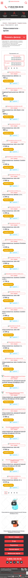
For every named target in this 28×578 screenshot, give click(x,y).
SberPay (23, 565)
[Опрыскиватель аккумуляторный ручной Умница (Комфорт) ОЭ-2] (14, 377)
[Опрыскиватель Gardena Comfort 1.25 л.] (14, 273)
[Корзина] (23, 13)
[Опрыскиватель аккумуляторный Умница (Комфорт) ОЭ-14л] (14, 427)
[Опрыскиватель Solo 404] (14, 174)
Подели (15, 565)
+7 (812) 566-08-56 (15, 7)
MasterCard (8, 565)
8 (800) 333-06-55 (14, 559)
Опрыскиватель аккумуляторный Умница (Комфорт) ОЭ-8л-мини (14, 531)
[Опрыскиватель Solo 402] (14, 257)
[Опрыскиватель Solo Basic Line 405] (14, 106)
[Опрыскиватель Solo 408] (14, 291)
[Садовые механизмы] (14, 3)
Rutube (18, 562)
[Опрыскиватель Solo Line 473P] (14, 140)
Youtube (11, 562)
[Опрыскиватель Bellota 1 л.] (14, 72)
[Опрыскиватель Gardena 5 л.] (14, 342)
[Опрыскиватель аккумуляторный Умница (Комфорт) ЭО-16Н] (14, 460)
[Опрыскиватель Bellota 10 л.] (14, 476)
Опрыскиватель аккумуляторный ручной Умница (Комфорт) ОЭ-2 (14, 513)
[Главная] (1, 23)
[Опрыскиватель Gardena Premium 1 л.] (14, 239)
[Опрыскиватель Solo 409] (14, 326)
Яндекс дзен (14, 562)
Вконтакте (7, 562)
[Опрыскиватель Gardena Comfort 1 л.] (14, 156)
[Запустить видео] (14, 503)
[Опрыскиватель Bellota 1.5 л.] (14, 191)
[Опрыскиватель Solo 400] (14, 207)
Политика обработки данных (19, 573)
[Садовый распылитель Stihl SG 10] (14, 88)
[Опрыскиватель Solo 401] (14, 223)
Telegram (21, 562)
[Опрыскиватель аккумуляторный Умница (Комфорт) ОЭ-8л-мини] (14, 393)
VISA (3, 565)
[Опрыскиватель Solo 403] (14, 124)
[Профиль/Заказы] (14, 13)
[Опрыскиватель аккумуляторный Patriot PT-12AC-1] (14, 409)
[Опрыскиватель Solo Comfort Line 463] (14, 358)
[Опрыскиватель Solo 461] (14, 443)
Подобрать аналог (8, 81)
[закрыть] (27, 573)
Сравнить (15, 83)
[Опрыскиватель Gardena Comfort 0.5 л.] (14, 308)
